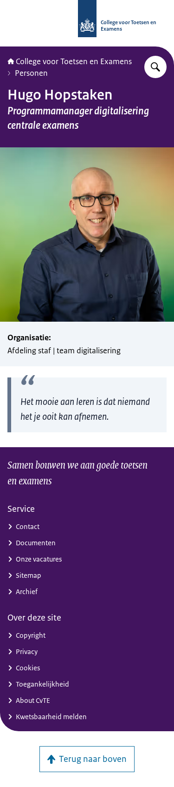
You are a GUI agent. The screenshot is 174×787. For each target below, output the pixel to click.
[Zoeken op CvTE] (155, 67)
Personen (31, 73)
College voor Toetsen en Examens (74, 61)
